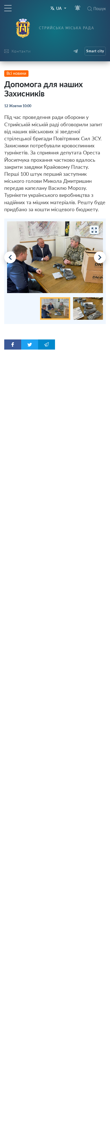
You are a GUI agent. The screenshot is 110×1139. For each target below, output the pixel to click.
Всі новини (16, 73)
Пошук (99, 8)
